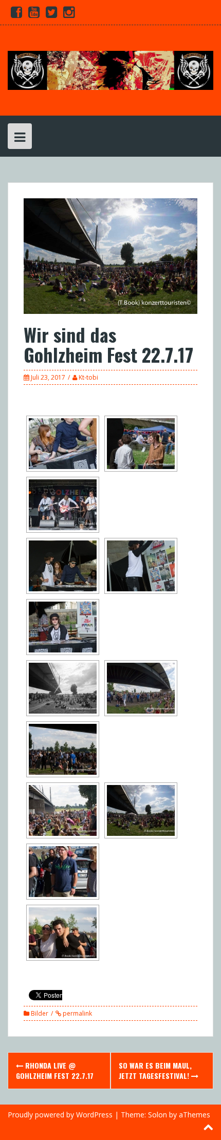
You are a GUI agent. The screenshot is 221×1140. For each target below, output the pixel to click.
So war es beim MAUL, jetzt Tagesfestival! (155, 1070)
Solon (157, 1114)
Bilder (39, 1013)
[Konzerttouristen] (110, 69)
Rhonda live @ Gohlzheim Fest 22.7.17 (55, 1070)
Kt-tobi (88, 377)
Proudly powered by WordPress (60, 1114)
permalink (76, 1013)
